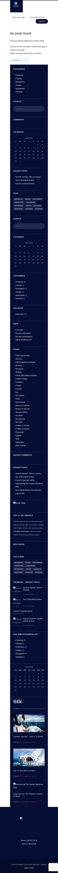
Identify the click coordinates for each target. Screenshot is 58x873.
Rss (23, 503)
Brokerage (18, 199)
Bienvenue (19, 369)
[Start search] (26, 60)
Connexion (19, 330)
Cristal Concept (31, 47)
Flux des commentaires (23, 337)
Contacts (18, 389)
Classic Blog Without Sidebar (26, 375)
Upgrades (38, 209)
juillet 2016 (19, 314)
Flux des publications (23, 333)
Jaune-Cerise (29, 868)
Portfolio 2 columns (22, 425)
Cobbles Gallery (21, 379)
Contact (41, 21)
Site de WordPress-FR (23, 340)
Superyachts (20, 89)
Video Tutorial (20, 445)
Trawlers (29, 209)
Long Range (30, 202)
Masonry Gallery (21, 412)
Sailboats (37, 205)
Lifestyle (18, 85)
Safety (28, 205)
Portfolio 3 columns (22, 429)
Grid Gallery (19, 395)
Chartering (19, 75)
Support (18, 435)
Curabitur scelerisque (21, 531)
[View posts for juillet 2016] (15, 138)
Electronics (37, 199)
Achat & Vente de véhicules (25, 362)
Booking (18, 372)
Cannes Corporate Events (24, 184)
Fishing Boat (19, 202)
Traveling (18, 92)
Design (27, 199)
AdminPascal (29, 594)
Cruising (18, 78)
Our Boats (19, 416)
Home (17, 399)
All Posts (18, 366)
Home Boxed (20, 402)
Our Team (19, 422)
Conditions (19, 382)
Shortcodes (19, 432)
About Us (18, 359)
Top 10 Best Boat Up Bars (24, 180)
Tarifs (17, 439)
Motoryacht (18, 205)
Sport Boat (18, 209)
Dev (16, 392)
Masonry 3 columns (22, 409)
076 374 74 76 (40, 17)
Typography (19, 442)
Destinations (20, 82)
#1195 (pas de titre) (22, 355)
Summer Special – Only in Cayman (28, 177)
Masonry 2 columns (22, 405)
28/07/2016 (22, 742)
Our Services (20, 419)
